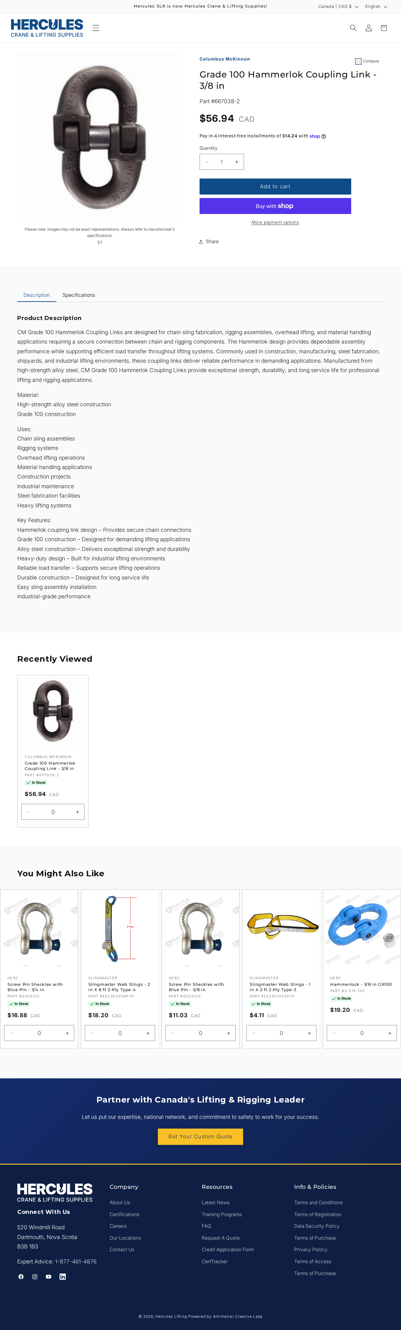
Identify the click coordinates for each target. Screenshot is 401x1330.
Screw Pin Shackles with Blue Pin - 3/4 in (35, 987)
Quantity (209, 148)
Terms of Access (312, 1261)
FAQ (206, 1226)
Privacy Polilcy (311, 1250)
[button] (95, 27)
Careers (118, 1226)
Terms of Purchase (315, 1238)
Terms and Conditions (318, 1202)
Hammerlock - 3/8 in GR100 (361, 984)
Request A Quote (221, 1238)
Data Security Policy (317, 1226)
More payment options (275, 222)
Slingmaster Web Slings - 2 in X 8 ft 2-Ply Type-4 (119, 987)
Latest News (216, 1202)
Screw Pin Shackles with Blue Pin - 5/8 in (196, 987)
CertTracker (214, 1261)
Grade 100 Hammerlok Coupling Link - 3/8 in (50, 766)
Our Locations (125, 1238)
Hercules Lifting (171, 1316)
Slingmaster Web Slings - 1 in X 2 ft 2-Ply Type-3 (280, 987)
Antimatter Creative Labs (238, 1316)
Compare (371, 61)
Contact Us (122, 1250)
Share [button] (212, 242)
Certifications (124, 1214)
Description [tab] (36, 295)
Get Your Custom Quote (200, 1136)
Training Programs (222, 1214)
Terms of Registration (317, 1214)
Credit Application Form (228, 1250)
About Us (120, 1202)
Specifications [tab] (78, 295)
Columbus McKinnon (225, 58)
